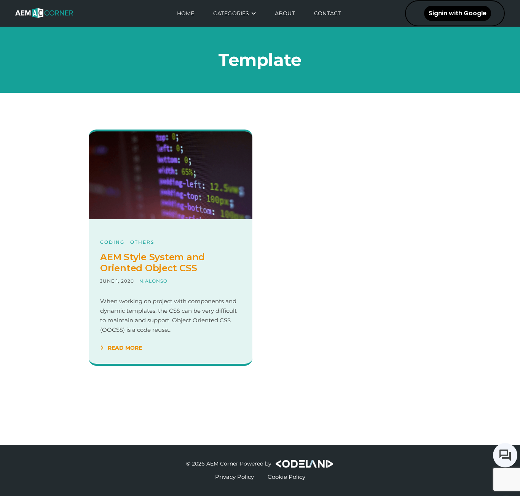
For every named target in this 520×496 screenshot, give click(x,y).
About (285, 13)
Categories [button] (231, 13)
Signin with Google (458, 13)
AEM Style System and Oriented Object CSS (152, 263)
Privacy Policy (234, 476)
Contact (327, 13)
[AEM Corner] (47, 13)
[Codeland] (303, 463)
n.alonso (153, 281)
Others (142, 242)
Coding (112, 242)
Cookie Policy (286, 476)
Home (186, 13)
